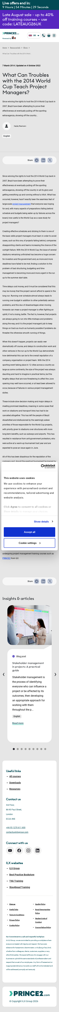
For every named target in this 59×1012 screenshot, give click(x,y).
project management (21, 204)
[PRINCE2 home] (11, 33)
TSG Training (16, 881)
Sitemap (12, 904)
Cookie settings (28, 542)
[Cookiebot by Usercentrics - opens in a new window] (41, 466)
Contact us (13, 799)
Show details (41, 521)
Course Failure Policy (43, 927)
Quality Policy (40, 904)
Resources (14, 789)
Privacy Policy (14, 920)
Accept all (29, 532)
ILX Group (14, 868)
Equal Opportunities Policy (42, 911)
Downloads (15, 782)
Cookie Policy (14, 925)
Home (4, 48)
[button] (14, 749)
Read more (18, 723)
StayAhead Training (19, 887)
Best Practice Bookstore (21, 874)
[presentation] (3, 673)
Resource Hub (15, 48)
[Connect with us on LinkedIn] (37, 850)
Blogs (25, 48)
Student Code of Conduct (41, 920)
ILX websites (14, 863)
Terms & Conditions (16, 915)
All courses (15, 776)
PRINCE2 (6, 558)
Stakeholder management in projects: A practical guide (28, 667)
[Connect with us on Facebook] (19, 850)
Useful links (13, 909)
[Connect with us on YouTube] (10, 850)
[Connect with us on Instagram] (28, 850)
